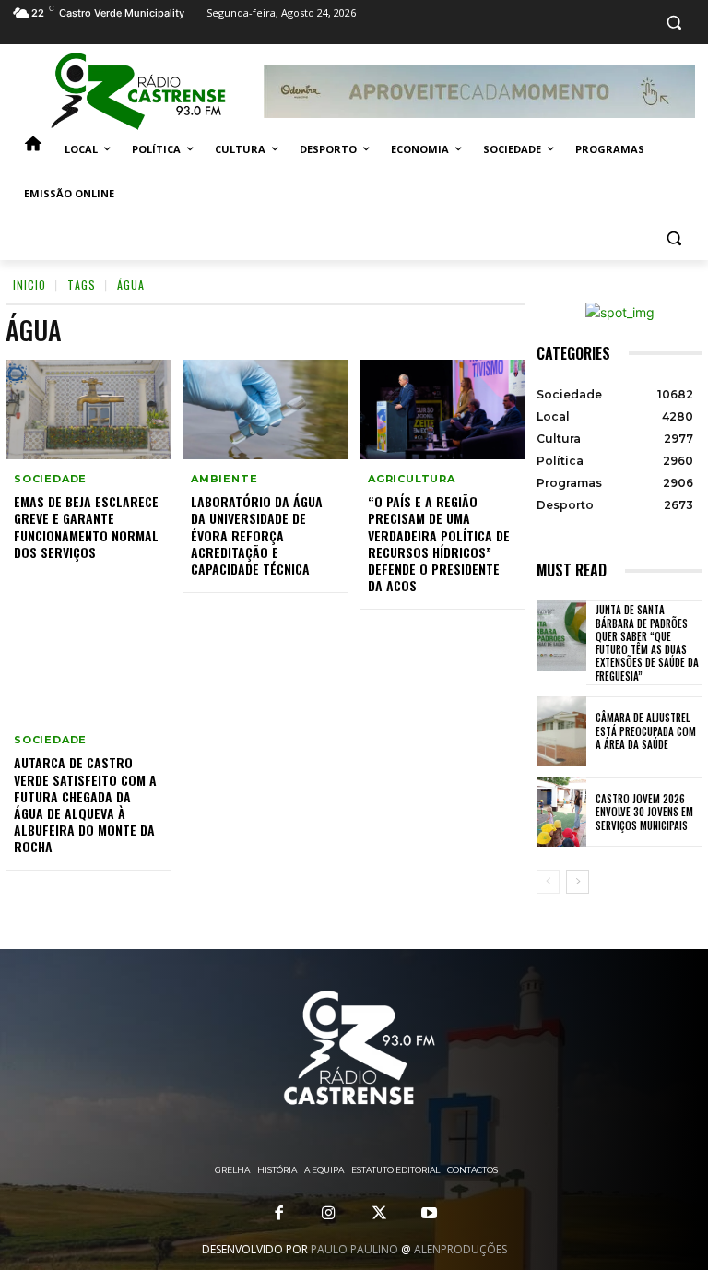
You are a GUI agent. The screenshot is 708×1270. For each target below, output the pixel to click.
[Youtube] (428, 1213)
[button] (673, 22)
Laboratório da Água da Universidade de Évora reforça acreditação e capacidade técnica (257, 535)
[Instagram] (329, 1213)
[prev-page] (548, 882)
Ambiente (224, 479)
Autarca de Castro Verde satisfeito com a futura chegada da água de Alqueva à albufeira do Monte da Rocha (85, 804)
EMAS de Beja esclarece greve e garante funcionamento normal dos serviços (86, 527)
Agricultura (411, 479)
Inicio (29, 284)
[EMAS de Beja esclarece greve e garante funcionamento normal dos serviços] (88, 409)
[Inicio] (33, 149)
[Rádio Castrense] (138, 91)
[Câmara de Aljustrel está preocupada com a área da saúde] (561, 731)
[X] (379, 1213)
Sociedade (50, 479)
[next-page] (577, 882)
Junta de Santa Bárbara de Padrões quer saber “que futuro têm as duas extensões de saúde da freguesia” (647, 642)
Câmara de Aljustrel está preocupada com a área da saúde (646, 731)
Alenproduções (460, 1249)
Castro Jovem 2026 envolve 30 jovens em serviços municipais (644, 812)
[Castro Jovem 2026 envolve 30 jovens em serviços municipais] (561, 812)
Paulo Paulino (354, 1249)
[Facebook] (279, 1213)
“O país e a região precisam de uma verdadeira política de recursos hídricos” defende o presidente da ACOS (439, 543)
